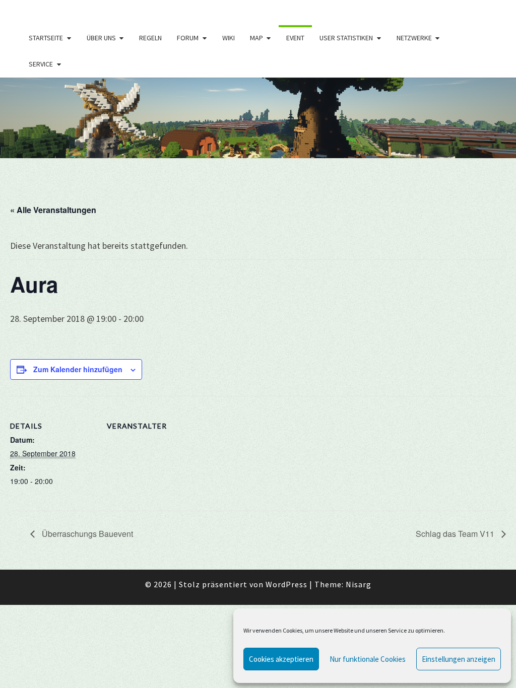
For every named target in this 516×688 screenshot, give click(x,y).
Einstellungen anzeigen (458, 659)
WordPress (286, 584)
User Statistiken (346, 37)
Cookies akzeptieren (281, 659)
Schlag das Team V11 (456, 533)
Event (295, 37)
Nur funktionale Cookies (368, 659)
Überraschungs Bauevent (86, 533)
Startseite (46, 37)
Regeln (150, 37)
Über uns (101, 37)
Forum (188, 37)
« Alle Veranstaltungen (53, 210)
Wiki (228, 37)
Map (256, 37)
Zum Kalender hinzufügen (77, 369)
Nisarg (358, 584)
